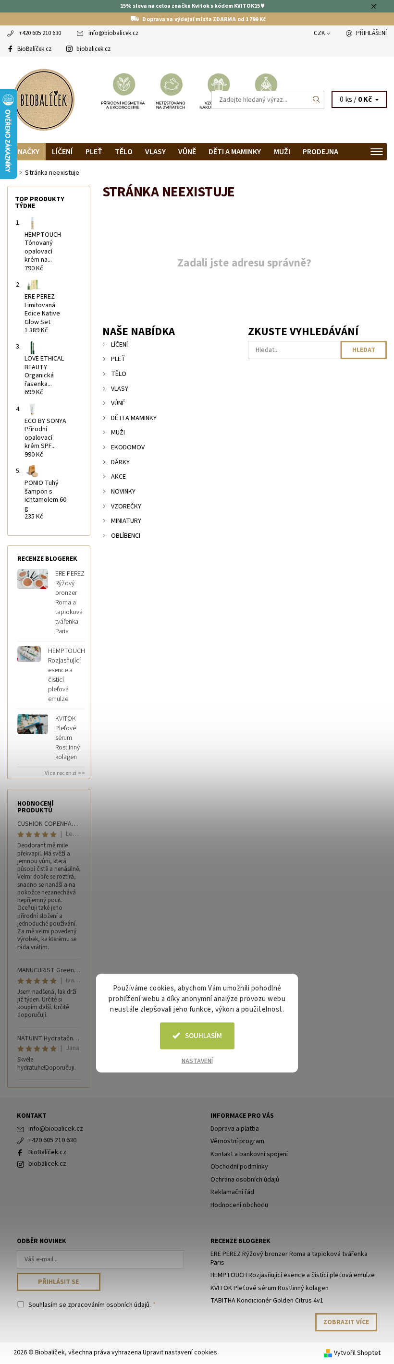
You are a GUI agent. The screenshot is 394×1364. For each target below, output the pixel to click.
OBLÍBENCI (125, 536)
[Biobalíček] (102, 100)
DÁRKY (120, 462)
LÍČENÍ (62, 151)
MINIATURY (126, 521)
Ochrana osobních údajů (244, 1179)
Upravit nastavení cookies (180, 1352)
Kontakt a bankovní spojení (249, 1154)
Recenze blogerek (240, 1241)
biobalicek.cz (93, 49)
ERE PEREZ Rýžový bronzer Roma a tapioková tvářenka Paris (70, 602)
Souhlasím (203, 1035)
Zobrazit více (346, 1322)
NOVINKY (123, 491)
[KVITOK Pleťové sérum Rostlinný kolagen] (32, 724)
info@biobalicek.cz (113, 33)
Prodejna (320, 151)
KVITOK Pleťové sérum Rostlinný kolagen (67, 738)
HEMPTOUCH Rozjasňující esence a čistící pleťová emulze (66, 675)
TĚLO (124, 151)
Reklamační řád (232, 1192)
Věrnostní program (237, 1141)
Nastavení (197, 1060)
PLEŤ (94, 151)
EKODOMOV (128, 447)
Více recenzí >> (65, 773)
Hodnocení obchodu (239, 1205)
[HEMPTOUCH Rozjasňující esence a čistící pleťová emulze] (29, 654)
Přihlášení (371, 33)
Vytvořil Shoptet (357, 1353)
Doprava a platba (234, 1129)
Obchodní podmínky (239, 1166)
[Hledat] (316, 100)
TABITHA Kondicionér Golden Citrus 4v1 (266, 1300)
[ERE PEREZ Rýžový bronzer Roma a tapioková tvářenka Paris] (32, 579)
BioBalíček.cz (34, 49)
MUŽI (282, 151)
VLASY (155, 151)
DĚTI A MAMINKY (235, 151)
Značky (26, 151)
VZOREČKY (126, 506)
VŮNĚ (187, 151)
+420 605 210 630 (40, 33)
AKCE (118, 477)
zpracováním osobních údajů (108, 1305)
